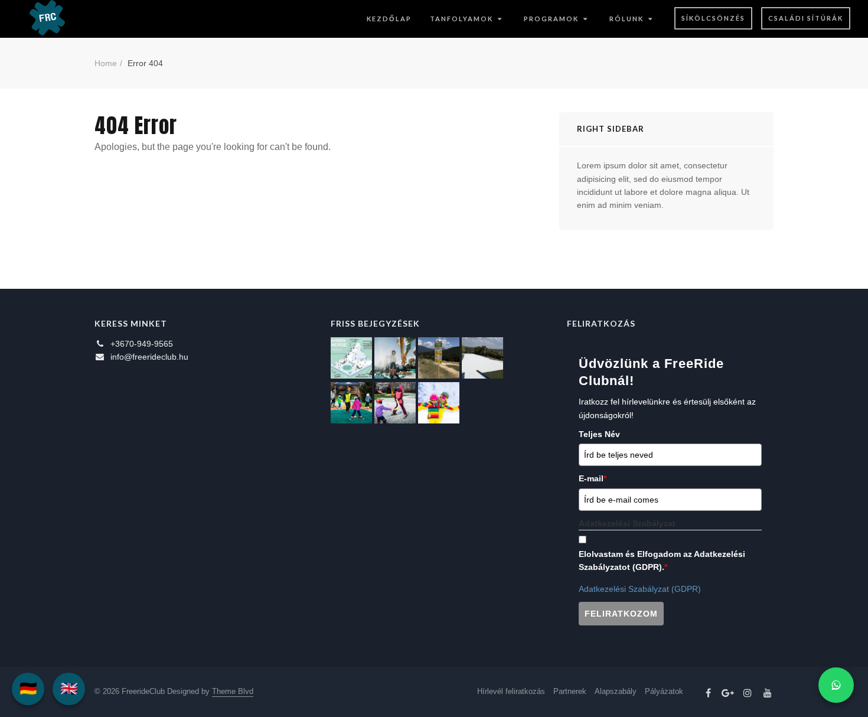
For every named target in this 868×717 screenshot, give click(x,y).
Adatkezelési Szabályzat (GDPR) (640, 589)
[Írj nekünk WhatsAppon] (836, 685)
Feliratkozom (621, 613)
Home (105, 63)
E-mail (592, 478)
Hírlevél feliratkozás (511, 691)
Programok (551, 18)
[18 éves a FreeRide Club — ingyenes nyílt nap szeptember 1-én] (482, 358)
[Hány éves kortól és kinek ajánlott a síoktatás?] (351, 402)
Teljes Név (599, 434)
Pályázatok (664, 691)
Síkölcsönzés (713, 18)
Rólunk (626, 18)
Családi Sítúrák (805, 18)
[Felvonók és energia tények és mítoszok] (351, 358)
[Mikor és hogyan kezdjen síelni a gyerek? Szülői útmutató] (395, 402)
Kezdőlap (389, 18)
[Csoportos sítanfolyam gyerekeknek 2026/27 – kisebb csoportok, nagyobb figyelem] (395, 358)
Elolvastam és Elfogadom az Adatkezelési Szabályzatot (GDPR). (662, 560)
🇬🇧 (69, 688)
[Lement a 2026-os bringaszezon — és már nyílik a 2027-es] (438, 358)
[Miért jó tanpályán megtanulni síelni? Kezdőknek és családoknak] (438, 402)
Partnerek (569, 691)
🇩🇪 (28, 688)
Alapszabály (616, 691)
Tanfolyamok (461, 18)
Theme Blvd (232, 691)
